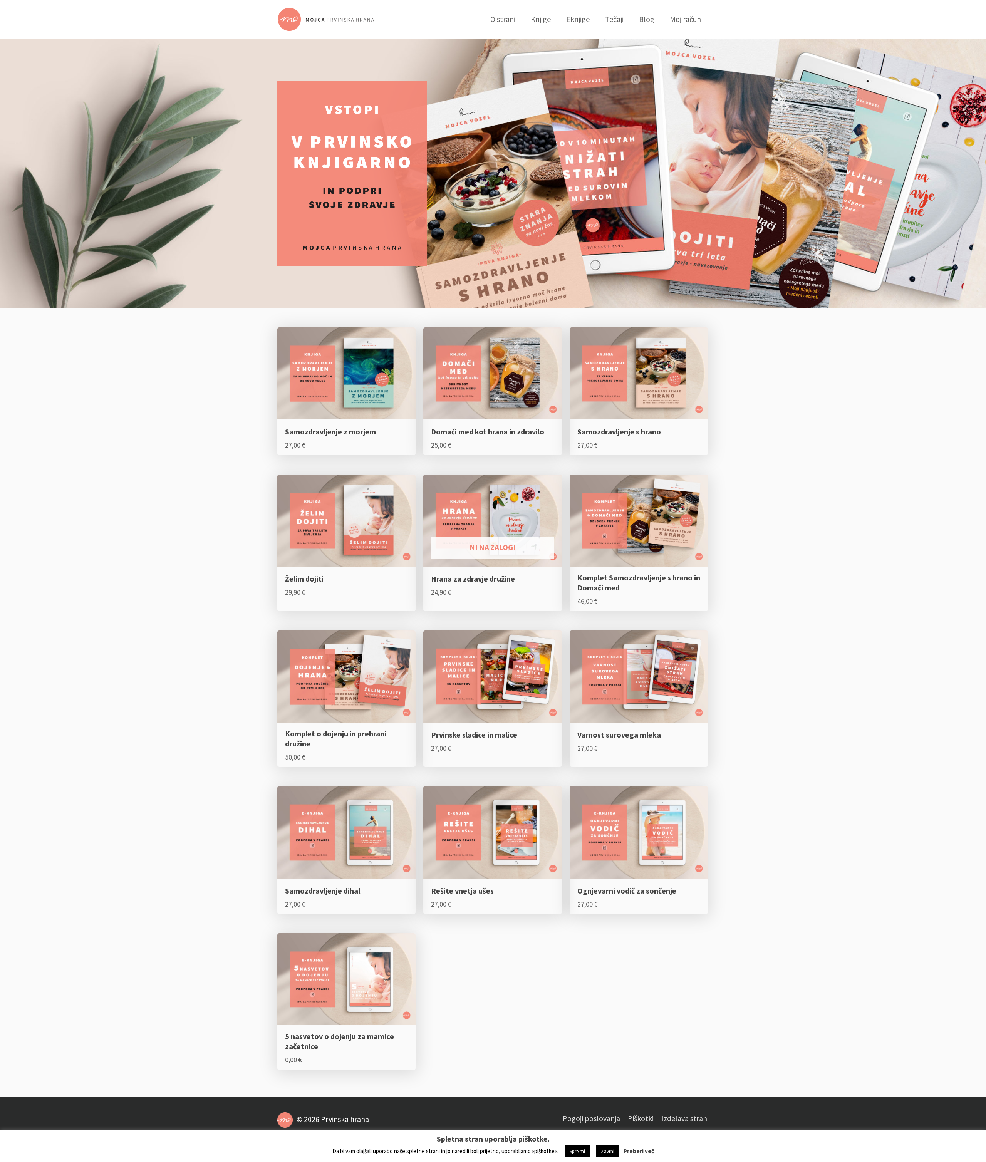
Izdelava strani (685, 1118)
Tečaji (614, 19)
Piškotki (641, 1118)
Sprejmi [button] (577, 1151)
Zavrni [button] (607, 1151)
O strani (502, 19)
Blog (646, 19)
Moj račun (685, 19)
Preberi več (639, 1151)
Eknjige (578, 19)
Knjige (541, 19)
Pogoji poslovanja (591, 1118)
